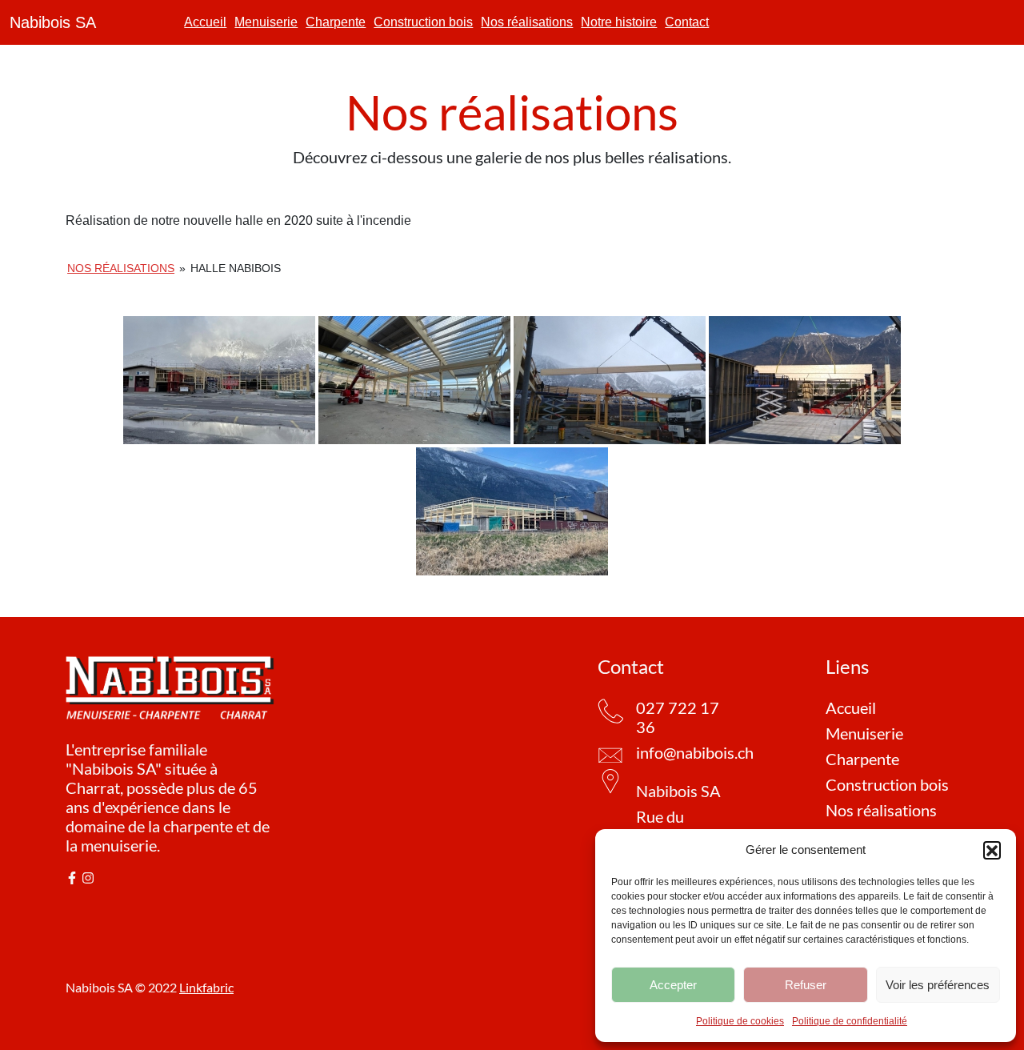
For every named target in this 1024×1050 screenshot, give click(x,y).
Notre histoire (619, 22)
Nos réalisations (527, 22)
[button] (992, 850)
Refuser (805, 985)
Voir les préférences (938, 985)
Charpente (336, 22)
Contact (687, 22)
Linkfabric (206, 987)
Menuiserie (266, 22)
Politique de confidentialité (849, 1021)
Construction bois (423, 22)
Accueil (205, 22)
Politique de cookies (740, 1021)
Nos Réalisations (120, 268)
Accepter (673, 985)
